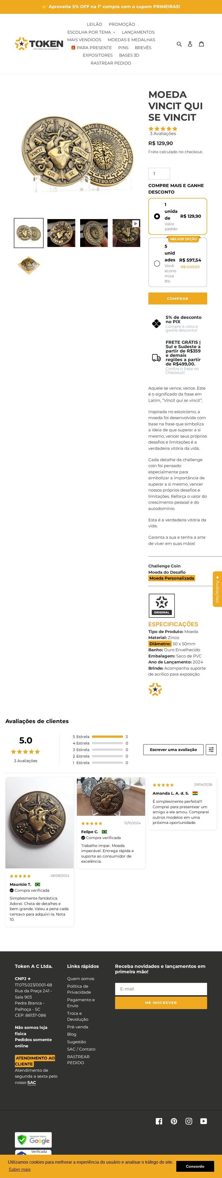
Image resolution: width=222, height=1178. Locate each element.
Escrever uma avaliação (173, 749)
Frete (153, 151)
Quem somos (80, 978)
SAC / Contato (81, 1049)
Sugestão (76, 1041)
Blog (71, 1034)
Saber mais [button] (20, 1169)
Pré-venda (77, 1026)
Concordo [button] (195, 1166)
